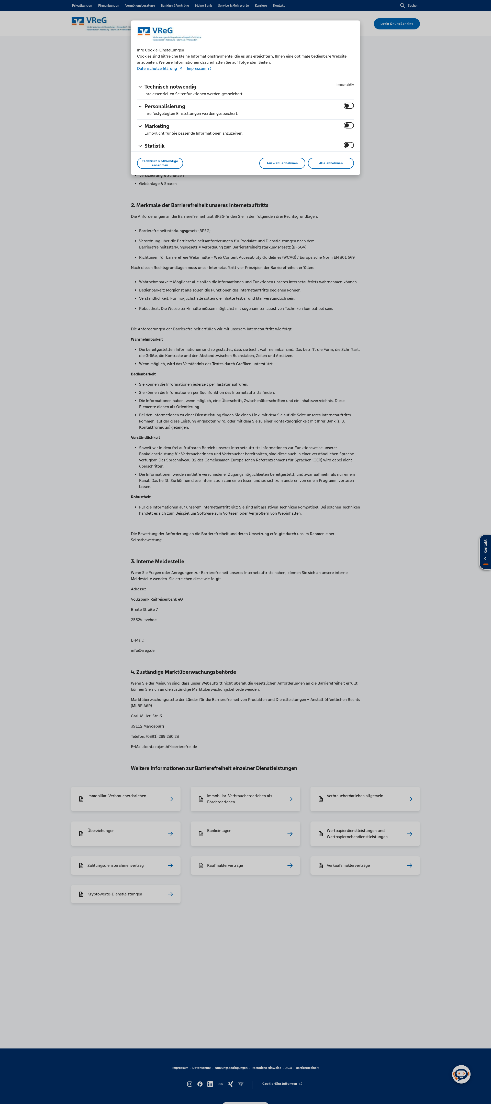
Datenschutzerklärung (157, 68)
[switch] (349, 106)
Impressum (196, 68)
